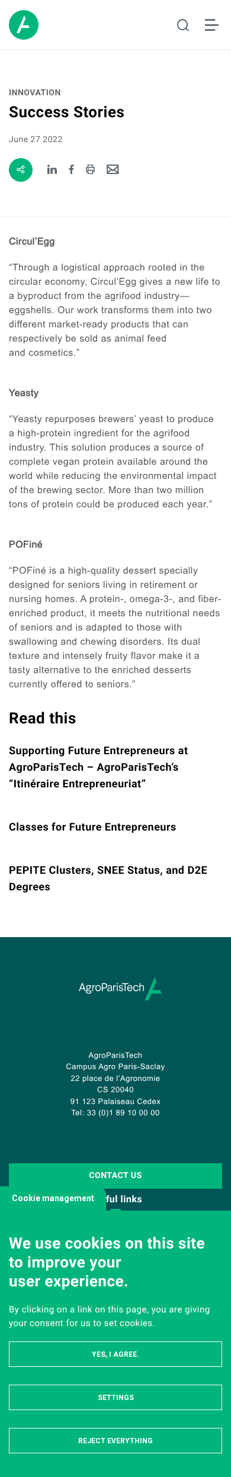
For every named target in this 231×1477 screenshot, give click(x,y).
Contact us (115, 1175)
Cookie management (53, 1198)
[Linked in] (52, 170)
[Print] (90, 170)
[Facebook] (72, 170)
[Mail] (113, 170)
